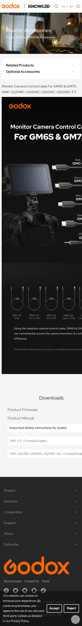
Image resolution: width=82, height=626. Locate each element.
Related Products (20, 65)
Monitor (21, 37)
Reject (71, 608)
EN (71, 6)
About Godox (13, 581)
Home (10, 37)
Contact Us (31, 581)
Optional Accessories (23, 71)
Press (45, 581)
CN (63, 6)
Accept (54, 608)
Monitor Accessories (42, 37)
